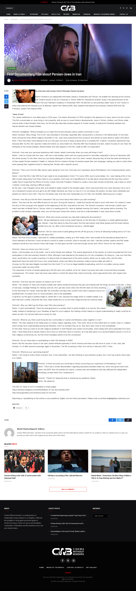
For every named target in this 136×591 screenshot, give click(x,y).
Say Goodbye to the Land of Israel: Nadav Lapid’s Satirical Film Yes (68, 531)
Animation (76, 14)
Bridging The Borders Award (104, 14)
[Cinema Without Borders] (68, 8)
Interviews (34, 14)
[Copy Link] (6, 106)
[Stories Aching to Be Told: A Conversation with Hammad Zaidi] (24, 461)
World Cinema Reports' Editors (26, 80)
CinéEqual (86, 14)
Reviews (66, 14)
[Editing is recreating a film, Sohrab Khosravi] (68, 461)
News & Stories (19, 14)
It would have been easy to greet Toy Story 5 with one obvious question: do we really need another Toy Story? (69, 515)
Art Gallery (91, 567)
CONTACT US (124, 14)
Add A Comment (68, 489)
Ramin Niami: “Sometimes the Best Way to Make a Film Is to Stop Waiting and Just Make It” (111, 476)
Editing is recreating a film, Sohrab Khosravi (65, 475)
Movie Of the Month (55, 567)
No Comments (72, 80)
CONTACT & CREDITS (75, 567)
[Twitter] (6, 101)
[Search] (131, 8)
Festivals (44, 14)
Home (8, 14)
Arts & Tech (56, 14)
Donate (9, 8)
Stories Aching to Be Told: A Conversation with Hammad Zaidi (73, 2)
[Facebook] (6, 97)
